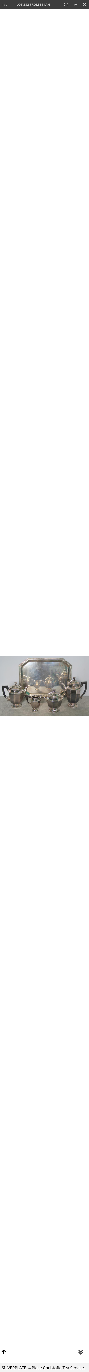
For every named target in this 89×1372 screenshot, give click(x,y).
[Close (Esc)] (84, 4)
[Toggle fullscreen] (66, 4)
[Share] (75, 4)
